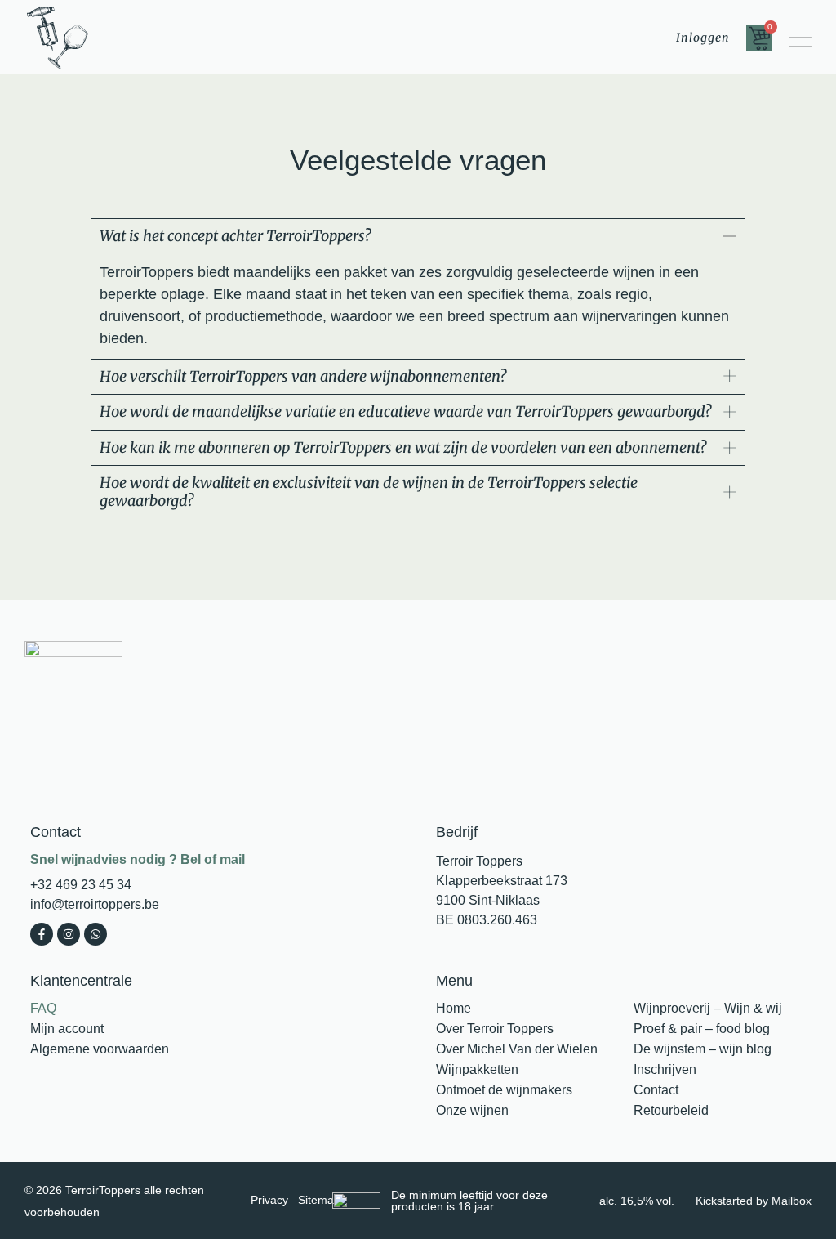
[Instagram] (68, 934)
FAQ (43, 1008)
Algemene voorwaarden (99, 1049)
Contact (656, 1090)
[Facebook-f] (41, 934)
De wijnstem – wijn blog (703, 1049)
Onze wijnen (472, 1110)
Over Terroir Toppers (495, 1028)
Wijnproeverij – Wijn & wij (708, 1008)
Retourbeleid (671, 1110)
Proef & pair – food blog (702, 1028)
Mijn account (67, 1028)
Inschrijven (665, 1069)
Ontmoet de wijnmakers (504, 1090)
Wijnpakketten (477, 1069)
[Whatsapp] (95, 934)
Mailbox (792, 1200)
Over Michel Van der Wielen (517, 1049)
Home (453, 1008)
